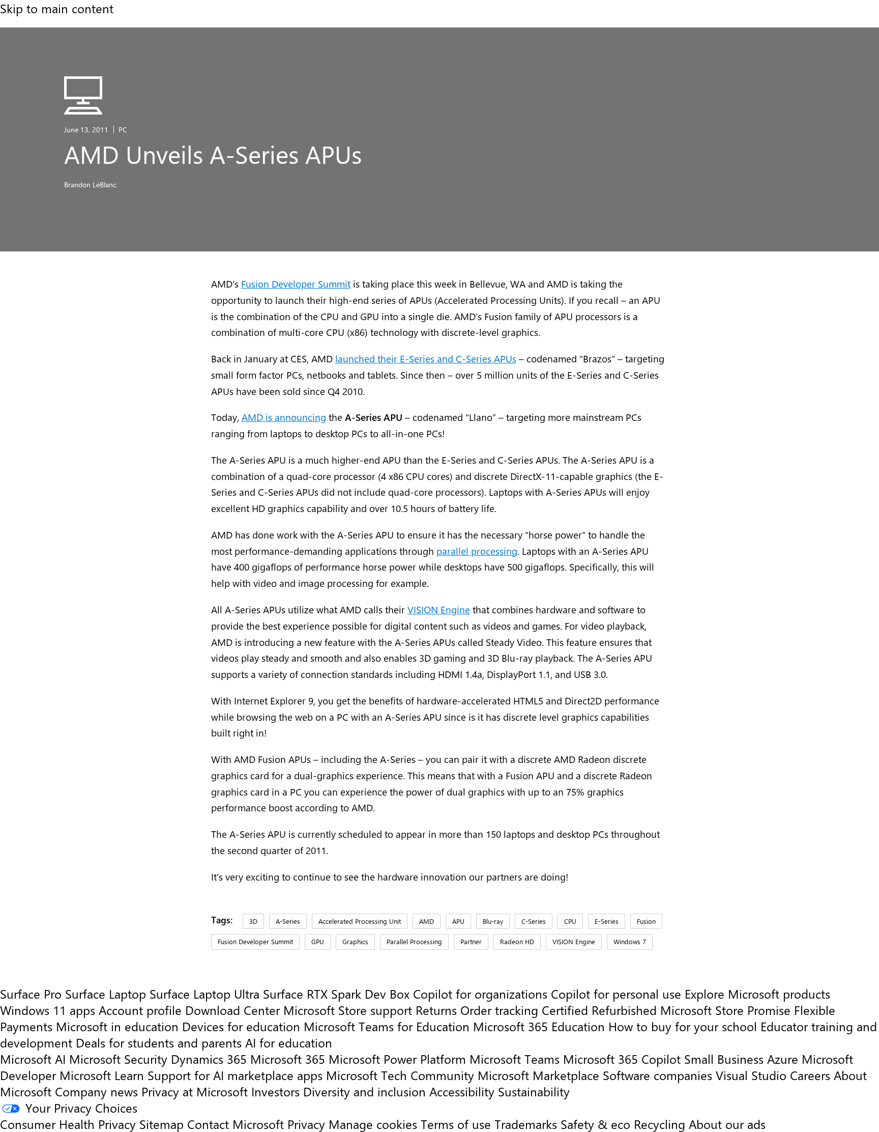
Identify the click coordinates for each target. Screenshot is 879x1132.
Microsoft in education (117, 1026)
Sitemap (161, 1124)
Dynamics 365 (209, 1059)
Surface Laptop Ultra (204, 993)
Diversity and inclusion (364, 1091)
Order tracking (499, 1010)
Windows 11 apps (47, 1010)
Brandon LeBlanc (90, 184)
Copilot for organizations (480, 993)
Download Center (232, 1010)
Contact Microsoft (235, 1124)
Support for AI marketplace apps (235, 1075)
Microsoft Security (118, 1059)
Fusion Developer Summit (295, 283)
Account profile (140, 1010)
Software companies (657, 1075)
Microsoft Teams (515, 1059)
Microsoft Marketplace (538, 1075)
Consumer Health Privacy (68, 1124)
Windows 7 (629, 941)
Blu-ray (493, 921)
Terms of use (456, 1124)
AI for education (288, 1042)
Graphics (355, 941)
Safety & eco (595, 1124)
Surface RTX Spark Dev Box (336, 993)
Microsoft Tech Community (400, 1075)
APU (458, 921)
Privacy (308, 1124)
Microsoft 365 (287, 1059)
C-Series (533, 921)
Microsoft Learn (102, 1075)
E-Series (607, 921)
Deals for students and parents (159, 1042)
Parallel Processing (414, 941)
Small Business (724, 1059)
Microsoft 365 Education (539, 1026)
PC (123, 129)
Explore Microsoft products (757, 993)
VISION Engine (438, 609)
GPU (317, 941)
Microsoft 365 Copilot (622, 1059)
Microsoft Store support (347, 1010)
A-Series (288, 921)
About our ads (727, 1124)
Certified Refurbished (599, 1010)
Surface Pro (31, 993)
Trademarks (525, 1124)
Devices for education (241, 1026)
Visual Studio (751, 1075)
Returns (436, 1010)
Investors (275, 1091)
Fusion (646, 921)
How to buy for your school (682, 1026)
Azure (782, 1059)
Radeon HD (517, 941)
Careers (810, 1075)
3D (253, 921)
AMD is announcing (284, 417)
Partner (471, 941)
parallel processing (476, 551)
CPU (570, 921)
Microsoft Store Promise (725, 1010)
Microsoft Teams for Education (387, 1026)
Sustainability (534, 1091)
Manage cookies (373, 1124)
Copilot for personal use (616, 993)
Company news (96, 1091)
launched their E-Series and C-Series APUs (425, 358)
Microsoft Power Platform (397, 1059)
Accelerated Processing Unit (359, 921)
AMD (426, 921)
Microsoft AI (33, 1059)
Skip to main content (56, 8)
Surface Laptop (105, 993)
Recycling (659, 1124)
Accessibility (461, 1091)
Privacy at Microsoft (194, 1091)
